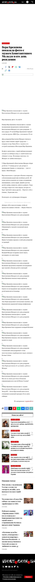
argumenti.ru (29, 401)
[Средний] (12, 566)
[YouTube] (6, 566)
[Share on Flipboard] (12, 67)
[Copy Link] (5, 70)
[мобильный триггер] (31, 2)
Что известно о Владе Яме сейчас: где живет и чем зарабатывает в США (12, 501)
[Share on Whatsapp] (16, 67)
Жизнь (12, 419)
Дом (12, 441)
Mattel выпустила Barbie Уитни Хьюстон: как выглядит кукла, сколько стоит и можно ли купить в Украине (22, 471)
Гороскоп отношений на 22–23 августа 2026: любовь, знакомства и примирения (22, 424)
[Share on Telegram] (27, 408)
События (18, 466)
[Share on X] (9, 67)
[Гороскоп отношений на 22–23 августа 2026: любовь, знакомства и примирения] (5, 423)
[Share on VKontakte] (19, 67)
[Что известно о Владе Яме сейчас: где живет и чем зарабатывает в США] (28, 501)
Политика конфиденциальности (12, 577)
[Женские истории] (9, 2)
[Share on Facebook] (5, 67)
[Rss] (17, 566)
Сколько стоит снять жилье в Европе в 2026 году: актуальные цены (20, 435)
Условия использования (9, 579)
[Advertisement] (17, 22)
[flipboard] (15, 566)
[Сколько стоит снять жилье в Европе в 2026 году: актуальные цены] (5, 434)
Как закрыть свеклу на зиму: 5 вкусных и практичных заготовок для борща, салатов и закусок (21, 459)
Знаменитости (6, 43)
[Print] (9, 70)
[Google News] (9, 566)
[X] (3, 566)
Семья (16, 441)
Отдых (17, 430)
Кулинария (13, 454)
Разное (17, 419)
